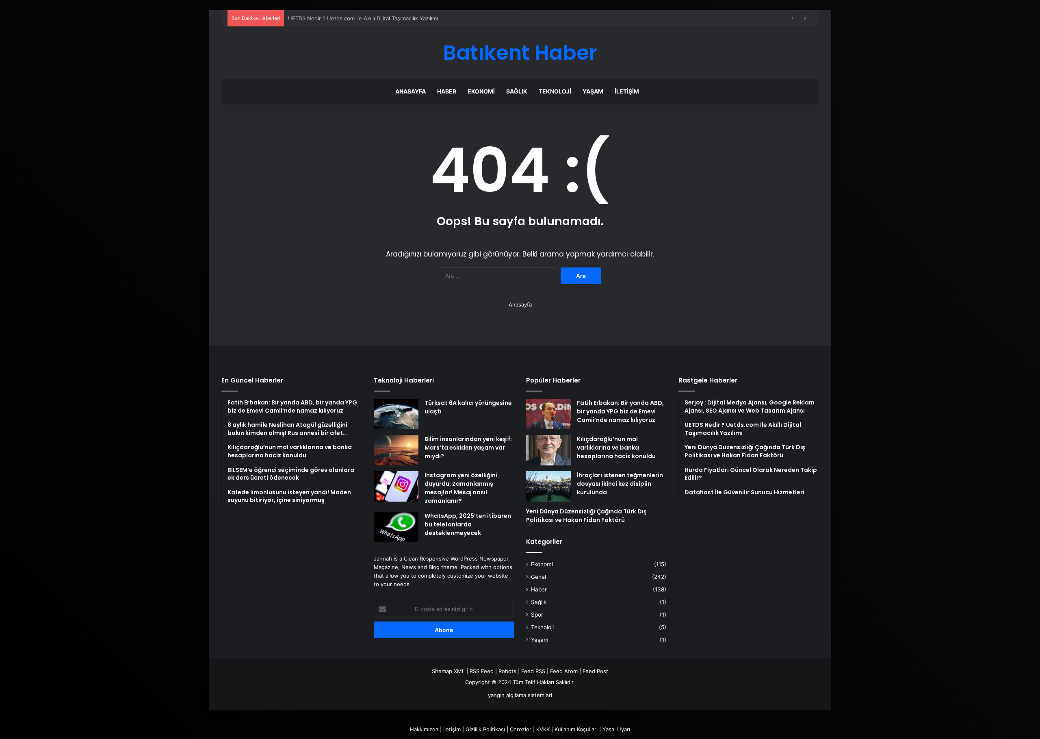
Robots (507, 671)
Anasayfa (410, 91)
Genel (538, 577)
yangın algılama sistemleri (520, 695)
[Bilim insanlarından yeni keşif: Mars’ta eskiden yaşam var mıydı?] (396, 450)
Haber (446, 91)
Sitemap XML (448, 671)
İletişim (627, 91)
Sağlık (516, 91)
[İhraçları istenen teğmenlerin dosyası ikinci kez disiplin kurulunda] (548, 486)
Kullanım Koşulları (576, 729)
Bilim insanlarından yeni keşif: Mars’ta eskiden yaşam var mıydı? (468, 447)
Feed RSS (533, 671)
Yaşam (593, 91)
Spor (537, 614)
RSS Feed (482, 671)
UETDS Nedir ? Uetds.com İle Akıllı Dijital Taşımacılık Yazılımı (363, 18)
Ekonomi (481, 91)
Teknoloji (555, 91)
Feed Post (595, 671)
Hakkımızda (424, 729)
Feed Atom (564, 671)
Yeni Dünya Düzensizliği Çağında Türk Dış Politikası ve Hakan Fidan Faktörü (586, 515)
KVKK (543, 729)
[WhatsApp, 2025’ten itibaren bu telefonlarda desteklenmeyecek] (396, 527)
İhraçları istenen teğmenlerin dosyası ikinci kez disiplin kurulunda (620, 483)
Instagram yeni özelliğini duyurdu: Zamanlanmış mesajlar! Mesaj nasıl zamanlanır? (461, 488)
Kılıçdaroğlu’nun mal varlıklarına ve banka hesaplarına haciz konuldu (616, 447)
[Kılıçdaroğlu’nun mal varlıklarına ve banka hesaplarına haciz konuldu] (548, 450)
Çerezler (520, 729)
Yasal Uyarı (616, 729)
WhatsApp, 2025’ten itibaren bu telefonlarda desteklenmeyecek (468, 524)
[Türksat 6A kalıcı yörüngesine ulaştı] (396, 414)
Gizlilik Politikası (485, 729)
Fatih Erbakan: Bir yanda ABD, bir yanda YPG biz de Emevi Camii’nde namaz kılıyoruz (620, 411)
